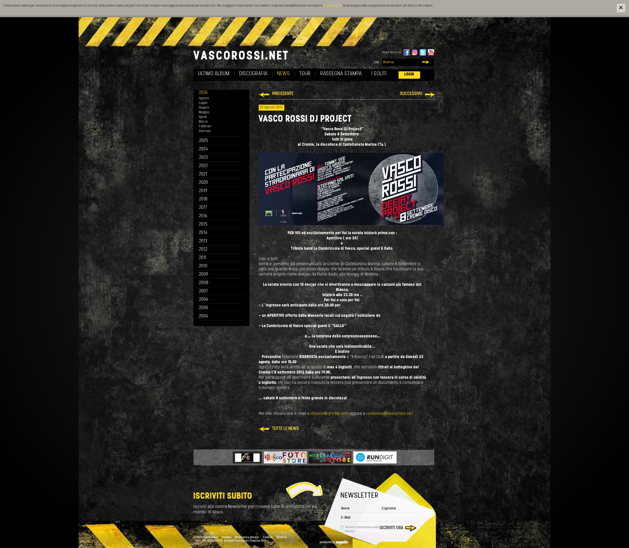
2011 (202, 258)
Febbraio (205, 126)
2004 (203, 316)
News (283, 74)
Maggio (204, 112)
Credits (226, 537)
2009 (203, 274)
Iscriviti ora (391, 528)
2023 (203, 157)
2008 (204, 283)
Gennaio (205, 131)
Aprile (203, 117)
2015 (203, 224)
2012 (203, 249)
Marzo (203, 122)
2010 (203, 266)
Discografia (253, 74)
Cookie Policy (332, 6)
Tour (305, 74)
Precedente (283, 94)
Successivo (411, 94)
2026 (203, 92)
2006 (203, 299)
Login (409, 74)
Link (376, 62)
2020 (203, 182)
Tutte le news (285, 429)
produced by (328, 542)
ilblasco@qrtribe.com (330, 414)
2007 (203, 291)
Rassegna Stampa (341, 74)
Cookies (268, 537)
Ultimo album (214, 74)
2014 (203, 233)
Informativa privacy (247, 537)
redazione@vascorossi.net (389, 414)
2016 (203, 216)
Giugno (204, 108)
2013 (203, 241)
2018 (203, 199)
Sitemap (282, 537)
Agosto (204, 98)
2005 (203, 308)
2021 (203, 174)
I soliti (379, 74)
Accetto (362, 529)
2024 (203, 149)
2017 (203, 207)
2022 (203, 166)
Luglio (203, 103)
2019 (203, 191)
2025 (203, 141)
